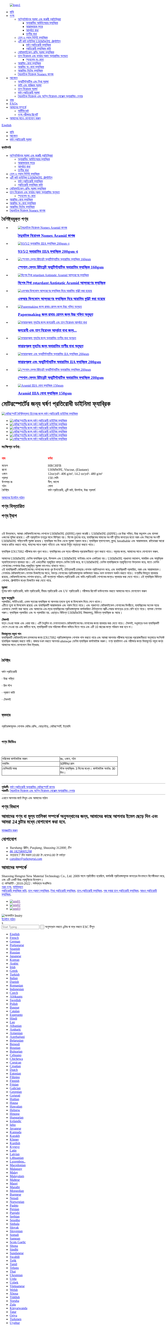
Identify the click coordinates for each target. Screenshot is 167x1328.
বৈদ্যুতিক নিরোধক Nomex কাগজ (36, 74)
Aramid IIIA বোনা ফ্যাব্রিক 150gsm (45, 393)
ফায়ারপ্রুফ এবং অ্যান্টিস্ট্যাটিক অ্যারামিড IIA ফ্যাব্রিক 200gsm (59, 362)
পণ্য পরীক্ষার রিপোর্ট (28, 114)
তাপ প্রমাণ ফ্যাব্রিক (38, 890)
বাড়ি (12, 12)
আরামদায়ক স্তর (34, 26)
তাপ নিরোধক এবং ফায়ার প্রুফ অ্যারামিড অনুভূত (43, 56)
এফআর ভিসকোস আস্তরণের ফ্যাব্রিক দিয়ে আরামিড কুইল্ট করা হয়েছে (61, 299)
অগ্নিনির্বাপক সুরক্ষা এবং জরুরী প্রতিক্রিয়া (39, 19)
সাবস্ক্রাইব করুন (10, 830)
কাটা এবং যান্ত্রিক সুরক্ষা (30, 85)
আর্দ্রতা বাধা (32, 30)
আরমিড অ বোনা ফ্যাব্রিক (31, 67)
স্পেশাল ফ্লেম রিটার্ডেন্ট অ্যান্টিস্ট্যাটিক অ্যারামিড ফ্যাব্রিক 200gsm (61, 377)
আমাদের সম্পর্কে (18, 107)
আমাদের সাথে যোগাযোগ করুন (25, 118)
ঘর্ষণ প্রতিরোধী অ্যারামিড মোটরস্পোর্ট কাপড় (32, 787)
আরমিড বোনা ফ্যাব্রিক (29, 63)
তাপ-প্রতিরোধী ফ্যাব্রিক (89, 890)
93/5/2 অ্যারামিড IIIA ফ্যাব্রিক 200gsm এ (48, 251)
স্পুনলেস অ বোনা (35, 59)
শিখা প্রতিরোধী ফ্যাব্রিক (63, 890)
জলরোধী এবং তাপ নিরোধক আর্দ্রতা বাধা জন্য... (47, 330)
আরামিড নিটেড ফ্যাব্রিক (30, 70)
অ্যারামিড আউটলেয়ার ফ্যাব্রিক (42, 23)
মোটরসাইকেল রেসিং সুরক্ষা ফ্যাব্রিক (36, 52)
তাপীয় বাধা (31, 34)
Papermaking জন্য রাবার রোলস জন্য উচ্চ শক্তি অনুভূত (55, 314)
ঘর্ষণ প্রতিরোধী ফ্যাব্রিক (38, 45)
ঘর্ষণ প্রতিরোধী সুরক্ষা (29, 92)
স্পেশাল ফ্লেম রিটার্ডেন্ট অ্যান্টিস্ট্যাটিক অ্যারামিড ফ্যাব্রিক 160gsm (61, 267)
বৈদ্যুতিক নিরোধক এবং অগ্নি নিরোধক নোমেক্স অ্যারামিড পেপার (50, 96)
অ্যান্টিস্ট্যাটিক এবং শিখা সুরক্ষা (33, 81)
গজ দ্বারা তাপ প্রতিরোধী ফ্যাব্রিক (120, 890)
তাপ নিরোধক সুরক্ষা (27, 89)
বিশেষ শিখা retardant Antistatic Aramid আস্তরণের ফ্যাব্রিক (61, 283)
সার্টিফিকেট (23, 111)
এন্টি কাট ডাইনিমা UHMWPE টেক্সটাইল (39, 41)
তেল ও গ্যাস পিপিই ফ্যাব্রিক (33, 37)
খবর (12, 100)
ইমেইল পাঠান (8, 919)
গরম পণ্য (6, 887)
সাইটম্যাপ (18, 887)
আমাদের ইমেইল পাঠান (13, 497)
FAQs (14, 103)
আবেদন (14, 78)
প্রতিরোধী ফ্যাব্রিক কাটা (38, 48)
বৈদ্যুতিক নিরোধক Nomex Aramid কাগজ (46, 235)
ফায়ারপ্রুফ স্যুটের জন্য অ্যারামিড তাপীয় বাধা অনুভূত (50, 346)
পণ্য (12, 15)
